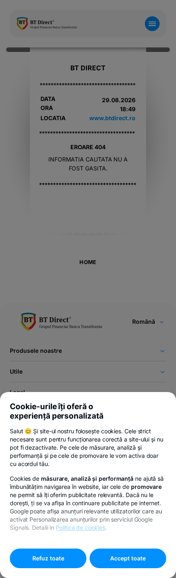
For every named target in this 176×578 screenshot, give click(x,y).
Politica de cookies (80, 527)
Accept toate (128, 558)
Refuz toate (48, 558)
